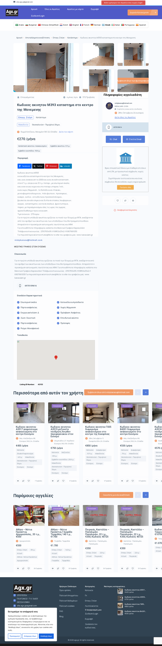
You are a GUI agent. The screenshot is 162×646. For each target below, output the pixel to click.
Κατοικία (89, 590)
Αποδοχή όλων (46, 636)
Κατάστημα (72, 37)
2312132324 (22, 595)
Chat (115, 139)
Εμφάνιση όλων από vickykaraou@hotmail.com (109, 392)
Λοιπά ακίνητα (91, 606)
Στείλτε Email (135, 139)
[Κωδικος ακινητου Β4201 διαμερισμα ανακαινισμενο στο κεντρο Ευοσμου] (120, 612)
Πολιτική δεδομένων (68, 600)
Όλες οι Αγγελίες (52, 9)
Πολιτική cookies (66, 606)
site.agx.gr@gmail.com (27, 605)
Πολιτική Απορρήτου (68, 595)
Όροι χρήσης (65, 590)
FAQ (61, 611)
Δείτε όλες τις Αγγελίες (125, 117)
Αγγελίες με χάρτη (75, 9)
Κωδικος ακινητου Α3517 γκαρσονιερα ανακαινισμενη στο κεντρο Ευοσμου (137, 590)
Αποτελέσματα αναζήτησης (37, 37)
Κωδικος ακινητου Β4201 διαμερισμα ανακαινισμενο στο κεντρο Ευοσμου (136, 611)
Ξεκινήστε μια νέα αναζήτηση (116, 495)
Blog (61, 616)
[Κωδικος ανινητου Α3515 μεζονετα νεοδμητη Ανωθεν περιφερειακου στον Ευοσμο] (120, 598)
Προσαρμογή (15, 636)
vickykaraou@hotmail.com (28, 240)
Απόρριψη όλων (30, 636)
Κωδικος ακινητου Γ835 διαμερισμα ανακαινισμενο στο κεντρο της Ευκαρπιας (136, 604)
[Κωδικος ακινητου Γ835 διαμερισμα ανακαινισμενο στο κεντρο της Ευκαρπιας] (120, 605)
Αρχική (34, 9)
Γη (86, 595)
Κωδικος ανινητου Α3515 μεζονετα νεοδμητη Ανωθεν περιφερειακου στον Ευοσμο (136, 597)
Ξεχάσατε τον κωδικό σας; (91, 626)
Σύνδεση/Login (37, 15)
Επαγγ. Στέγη (59, 37)
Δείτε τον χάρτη (66, 131)
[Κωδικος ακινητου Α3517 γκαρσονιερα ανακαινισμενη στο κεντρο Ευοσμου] (120, 591)
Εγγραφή (95, 9)
